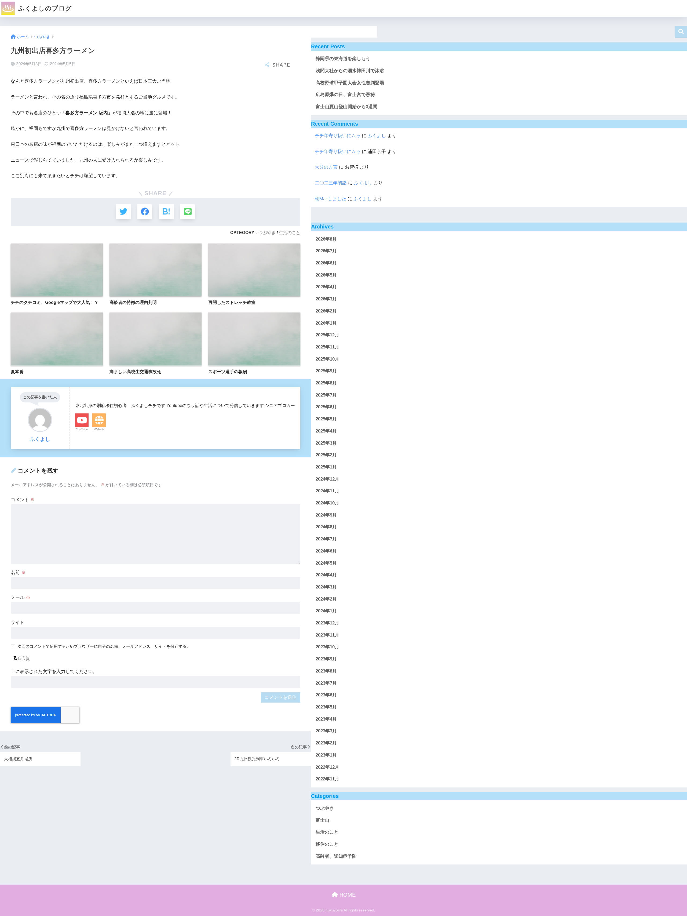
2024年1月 (326, 610)
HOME (347, 895)
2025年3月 (326, 442)
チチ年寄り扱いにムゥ (337, 135)
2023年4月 (326, 718)
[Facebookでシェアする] (144, 211)
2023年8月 (326, 671)
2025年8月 (326, 383)
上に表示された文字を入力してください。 (54, 671)
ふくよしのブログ (44, 8)
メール (20, 597)
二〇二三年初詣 (331, 183)
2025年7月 (326, 395)
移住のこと (327, 844)
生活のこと (289, 232)
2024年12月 (327, 478)
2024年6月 (326, 551)
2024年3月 (326, 587)
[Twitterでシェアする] (123, 211)
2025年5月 (326, 418)
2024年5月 (326, 562)
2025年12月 (327, 334)
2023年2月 (326, 743)
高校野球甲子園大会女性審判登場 (350, 82)
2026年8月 (326, 238)
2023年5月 (326, 707)
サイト (17, 622)
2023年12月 (327, 623)
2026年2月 (326, 311)
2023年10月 (327, 646)
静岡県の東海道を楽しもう (343, 58)
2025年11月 (327, 347)
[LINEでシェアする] (187, 211)
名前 (18, 572)
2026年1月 (326, 322)
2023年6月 (326, 694)
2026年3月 (326, 298)
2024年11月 (327, 490)
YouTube (82, 429)
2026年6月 (326, 263)
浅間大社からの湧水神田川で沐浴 (350, 70)
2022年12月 (327, 766)
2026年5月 (326, 274)
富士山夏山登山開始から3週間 (346, 106)
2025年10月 (327, 358)
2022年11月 (327, 778)
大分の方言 (326, 167)
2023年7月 (326, 682)
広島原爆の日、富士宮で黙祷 (345, 94)
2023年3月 (326, 730)
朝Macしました (330, 198)
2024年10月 (327, 503)
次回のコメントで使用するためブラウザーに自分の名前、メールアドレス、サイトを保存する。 (104, 646)
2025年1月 (326, 467)
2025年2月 (326, 454)
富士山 (322, 820)
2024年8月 (326, 526)
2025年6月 (326, 406)
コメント (23, 499)
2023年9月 (326, 658)
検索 (681, 32)
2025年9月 (326, 370)
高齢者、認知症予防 (336, 856)
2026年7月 (326, 250)
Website (99, 429)
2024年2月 (326, 598)
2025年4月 (326, 431)
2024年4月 (326, 574)
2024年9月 (326, 515)
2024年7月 (326, 538)
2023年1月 (326, 755)
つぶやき (267, 232)
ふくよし (377, 135)
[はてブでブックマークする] (166, 211)
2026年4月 (326, 286)
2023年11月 (327, 635)
